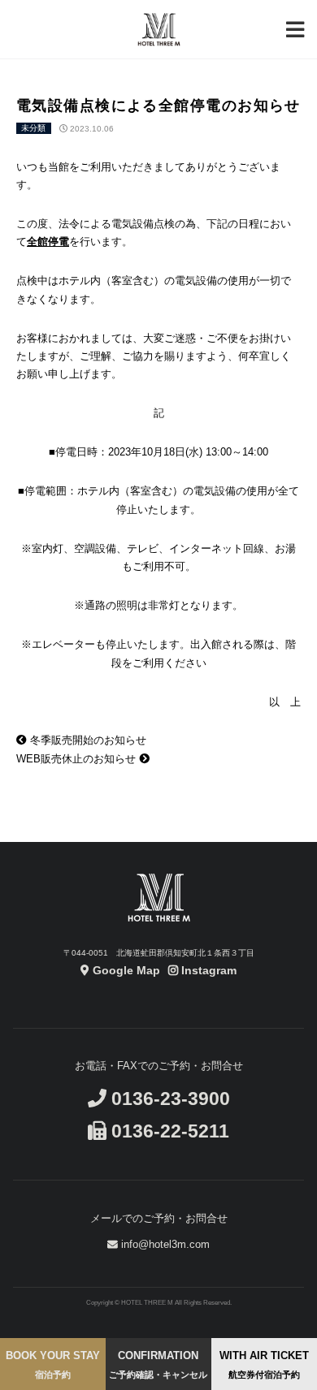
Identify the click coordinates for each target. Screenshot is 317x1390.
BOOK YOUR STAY (53, 1364)
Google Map (124, 970)
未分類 (33, 128)
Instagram (207, 970)
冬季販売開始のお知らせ (86, 740)
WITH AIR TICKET (264, 1364)
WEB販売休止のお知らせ (77, 759)
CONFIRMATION (158, 1364)
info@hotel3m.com (164, 1244)
